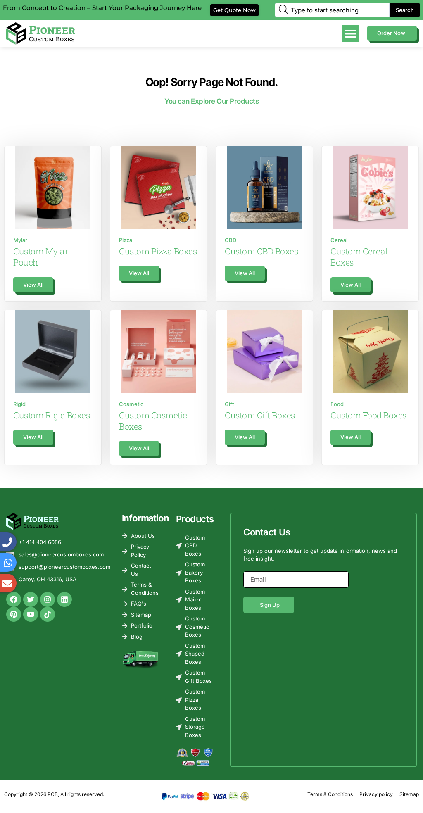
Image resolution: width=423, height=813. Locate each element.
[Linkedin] (64, 599)
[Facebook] (13, 599)
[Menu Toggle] (350, 33)
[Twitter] (30, 599)
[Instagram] (47, 599)
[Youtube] (30, 614)
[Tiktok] (47, 614)
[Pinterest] (13, 614)
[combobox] (332, 10)
